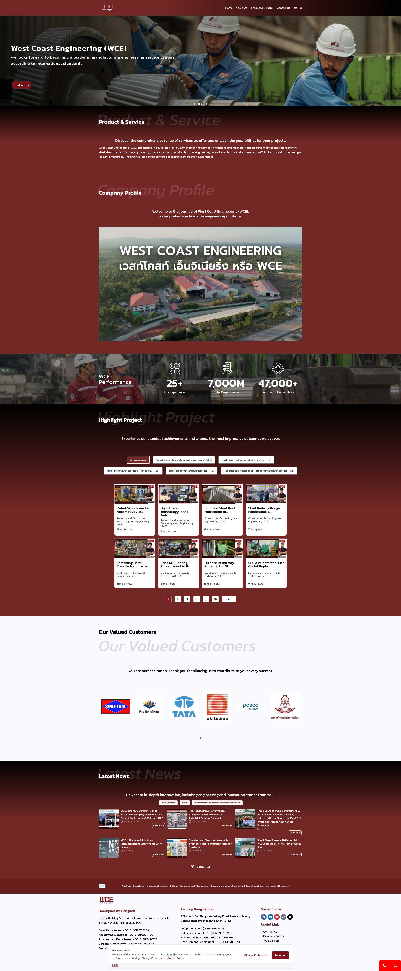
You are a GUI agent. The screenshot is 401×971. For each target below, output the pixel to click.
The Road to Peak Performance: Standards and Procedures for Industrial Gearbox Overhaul (207, 814)
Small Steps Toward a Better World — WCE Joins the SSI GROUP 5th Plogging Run (279, 843)
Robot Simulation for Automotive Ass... (133, 510)
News (184, 802)
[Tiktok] (283, 917)
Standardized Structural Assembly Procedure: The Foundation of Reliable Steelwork (211, 843)
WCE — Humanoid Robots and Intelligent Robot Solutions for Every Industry (141, 843)
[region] (200, 61)
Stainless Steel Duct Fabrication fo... (219, 510)
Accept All (280, 955)
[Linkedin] (270, 917)
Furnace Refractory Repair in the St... (219, 564)
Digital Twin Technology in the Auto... (174, 512)
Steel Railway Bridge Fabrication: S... (264, 510)
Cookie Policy (175, 958)
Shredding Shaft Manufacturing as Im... (133, 564)
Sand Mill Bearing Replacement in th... (176, 564)
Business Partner (274, 936)
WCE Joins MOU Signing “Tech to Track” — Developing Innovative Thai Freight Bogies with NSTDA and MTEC (142, 814)
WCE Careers (271, 940)
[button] (195, 104)
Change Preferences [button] (256, 955)
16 (215, 599)
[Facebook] (264, 917)
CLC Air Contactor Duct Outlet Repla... (266, 564)
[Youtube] (277, 917)
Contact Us (270, 931)
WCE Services (168, 802)
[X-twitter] (290, 917)
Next (229, 599)
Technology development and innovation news (217, 802)
